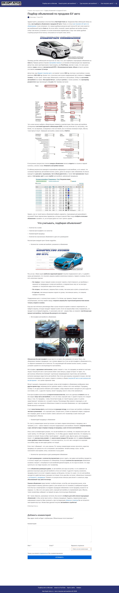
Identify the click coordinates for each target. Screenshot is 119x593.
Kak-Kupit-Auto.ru (48, 591)
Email (51, 545)
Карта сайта (71, 587)
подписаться (44, 553)
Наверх (78, 587)
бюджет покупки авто (45, 73)
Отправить (59, 557)
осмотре (75, 500)
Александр (33, 17)
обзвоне (68, 500)
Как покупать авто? (38, 10)
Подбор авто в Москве (49, 3)
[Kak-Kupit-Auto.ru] (11, 3)
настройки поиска (55, 63)
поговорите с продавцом (37, 477)
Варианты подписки (77, 545)
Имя (29, 545)
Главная (30, 10)
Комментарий (32, 523)
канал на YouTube (59, 587)
